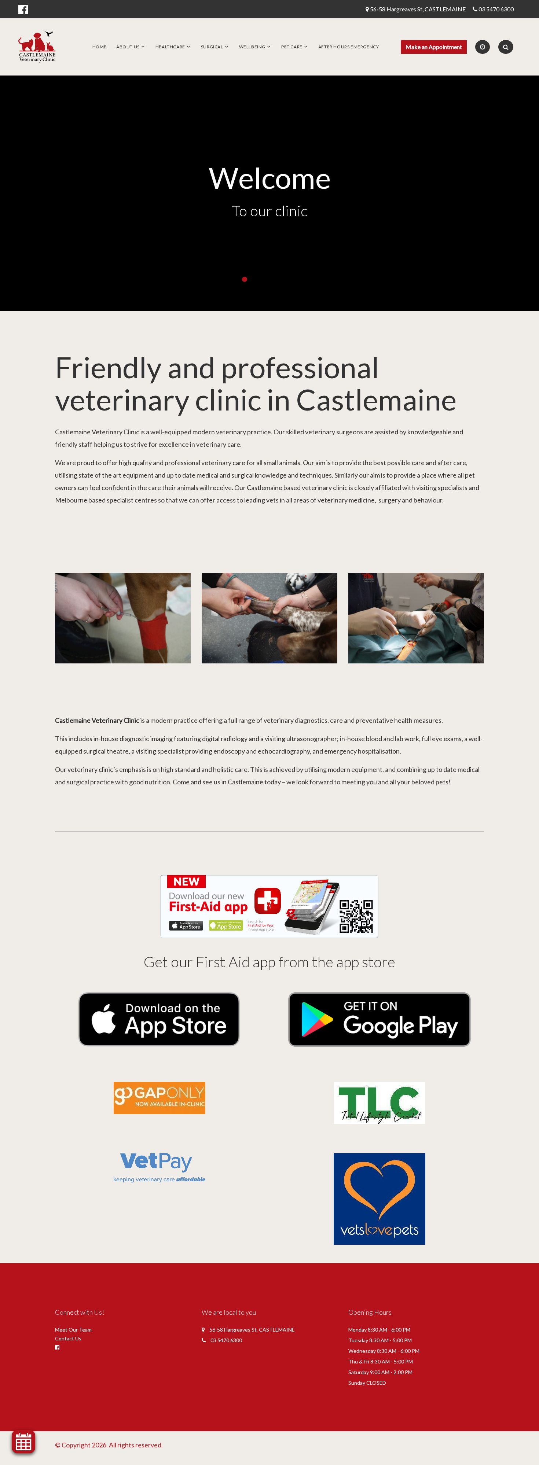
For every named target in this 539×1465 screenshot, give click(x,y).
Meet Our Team (73, 1329)
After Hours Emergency (348, 46)
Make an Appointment (434, 46)
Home (99, 46)
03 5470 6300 (496, 8)
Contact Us (68, 1338)
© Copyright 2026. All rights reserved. (109, 1445)
